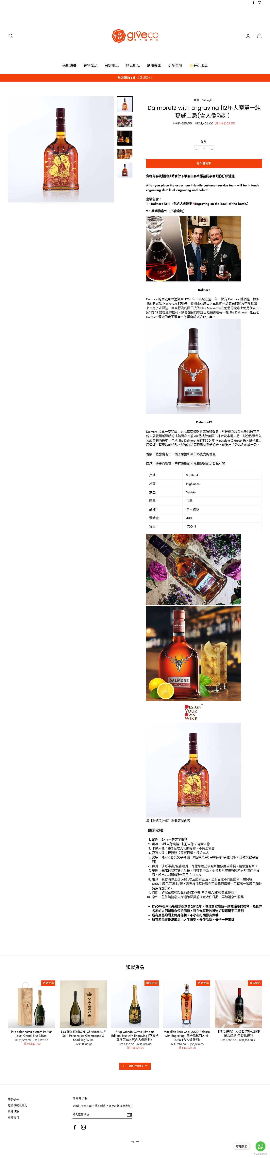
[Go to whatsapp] (260, 1146)
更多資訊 (175, 65)
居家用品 (112, 65)
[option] (135, 78)
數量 (204, 141)
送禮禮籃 (154, 65)
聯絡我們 (13, 1117)
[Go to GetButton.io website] (260, 1154)
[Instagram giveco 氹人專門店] (83, 1127)
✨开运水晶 (198, 65)
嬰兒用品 (133, 65)
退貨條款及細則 (17, 1105)
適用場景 (69, 65)
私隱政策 (13, 1111)
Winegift (207, 100)
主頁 (196, 100)
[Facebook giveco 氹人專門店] (75, 1127)
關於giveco (14, 1099)
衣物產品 (90, 65)
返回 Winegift (138, 1066)
